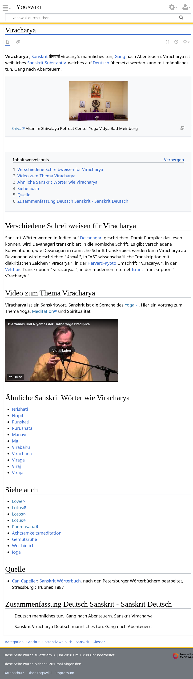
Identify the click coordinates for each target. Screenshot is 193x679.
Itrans (138, 269)
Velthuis (13, 269)
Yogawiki (28, 7)
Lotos (17, 507)
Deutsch (101, 63)
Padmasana (23, 526)
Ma (15, 441)
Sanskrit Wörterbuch (60, 581)
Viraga (18, 460)
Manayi (19, 434)
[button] (61, 350)
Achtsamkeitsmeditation (36, 533)
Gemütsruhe (24, 539)
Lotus (17, 520)
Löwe (17, 501)
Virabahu (21, 447)
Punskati (20, 422)
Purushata (22, 428)
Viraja (17, 472)
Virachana (22, 453)
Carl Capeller (24, 581)
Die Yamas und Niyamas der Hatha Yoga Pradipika (49, 324)
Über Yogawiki (40, 672)
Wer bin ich (23, 545)
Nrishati (20, 409)
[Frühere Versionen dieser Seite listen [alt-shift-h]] (176, 42)
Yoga (129, 305)
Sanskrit (40, 56)
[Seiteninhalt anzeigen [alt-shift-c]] (7, 42)
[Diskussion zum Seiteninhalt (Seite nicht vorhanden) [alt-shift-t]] (18, 42)
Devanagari (91, 238)
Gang (120, 56)
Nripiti (18, 415)
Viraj (16, 466)
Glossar (98, 641)
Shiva (17, 128)
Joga (16, 552)
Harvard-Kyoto (102, 263)
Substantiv (55, 63)
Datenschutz (14, 672)
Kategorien (14, 641)
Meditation (43, 311)
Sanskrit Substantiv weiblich (49, 641)
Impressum (64, 672)
